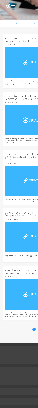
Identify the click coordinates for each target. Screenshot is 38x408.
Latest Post (14, 23)
